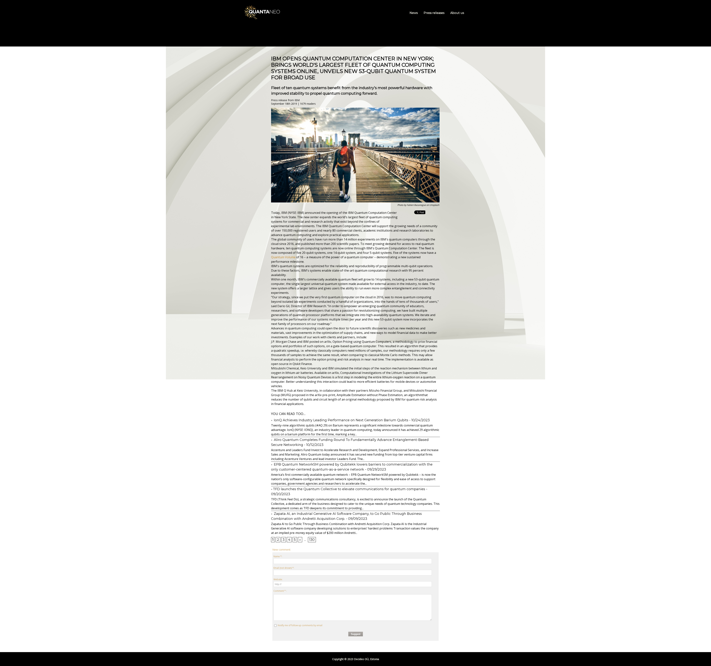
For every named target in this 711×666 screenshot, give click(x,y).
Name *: (277, 556)
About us (457, 13)
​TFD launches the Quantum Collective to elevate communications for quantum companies (349, 489)
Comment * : (280, 590)
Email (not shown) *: (283, 567)
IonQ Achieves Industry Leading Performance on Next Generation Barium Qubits (340, 420)
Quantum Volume (283, 257)
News (414, 13)
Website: (278, 579)
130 (312, 540)
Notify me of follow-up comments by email (300, 625)
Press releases (434, 13)
